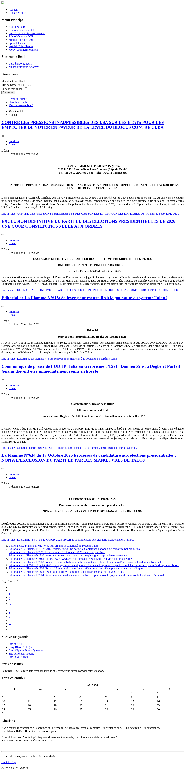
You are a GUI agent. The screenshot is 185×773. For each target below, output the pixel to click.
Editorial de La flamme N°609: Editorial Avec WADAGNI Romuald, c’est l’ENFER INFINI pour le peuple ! (71, 558)
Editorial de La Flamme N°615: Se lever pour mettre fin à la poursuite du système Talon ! (84, 297)
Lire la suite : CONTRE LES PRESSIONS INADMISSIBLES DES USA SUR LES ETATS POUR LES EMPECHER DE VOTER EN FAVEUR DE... (90, 213)
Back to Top (8, 762)
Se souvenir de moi (12, 88)
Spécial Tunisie (17, 43)
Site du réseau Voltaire (21, 653)
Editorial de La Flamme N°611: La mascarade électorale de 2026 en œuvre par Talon (57, 552)
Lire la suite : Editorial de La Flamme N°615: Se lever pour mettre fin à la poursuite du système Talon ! (60, 358)
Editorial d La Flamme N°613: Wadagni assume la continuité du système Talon (53, 545)
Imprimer (14, 141)
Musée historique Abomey (24, 66)
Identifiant (7, 81)
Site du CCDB (17, 643)
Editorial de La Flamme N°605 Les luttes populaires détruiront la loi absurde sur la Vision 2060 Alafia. (67, 571)
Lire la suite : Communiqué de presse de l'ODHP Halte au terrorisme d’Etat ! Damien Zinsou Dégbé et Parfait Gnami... (69, 447)
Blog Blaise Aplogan (21, 647)
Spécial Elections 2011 (22, 39)
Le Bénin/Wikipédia (20, 63)
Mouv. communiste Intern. (24, 49)
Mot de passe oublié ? (21, 105)
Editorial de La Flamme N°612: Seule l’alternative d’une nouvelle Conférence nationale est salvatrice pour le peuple (75, 548)
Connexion (8, 92)
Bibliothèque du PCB (21, 36)
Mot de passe (9, 84)
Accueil (13, 9)
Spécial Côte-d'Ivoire (21, 46)
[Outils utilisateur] (2, 136)
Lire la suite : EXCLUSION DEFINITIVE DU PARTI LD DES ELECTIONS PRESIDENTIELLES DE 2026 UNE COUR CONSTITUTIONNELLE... (90, 290)
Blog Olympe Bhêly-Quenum (26, 650)
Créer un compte (18, 98)
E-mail (12, 144)
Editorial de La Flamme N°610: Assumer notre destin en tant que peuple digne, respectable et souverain (68, 555)
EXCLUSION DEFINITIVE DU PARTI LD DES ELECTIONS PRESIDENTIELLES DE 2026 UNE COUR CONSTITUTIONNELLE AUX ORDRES (88, 224)
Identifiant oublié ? (19, 102)
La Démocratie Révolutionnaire (27, 33)
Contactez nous (17, 12)
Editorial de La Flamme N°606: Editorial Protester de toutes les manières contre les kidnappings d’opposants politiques (76, 568)
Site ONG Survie (18, 656)
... (10, 603)
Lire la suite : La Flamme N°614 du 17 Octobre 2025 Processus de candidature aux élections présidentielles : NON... (67, 539)
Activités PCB (17, 26)
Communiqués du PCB (22, 30)
